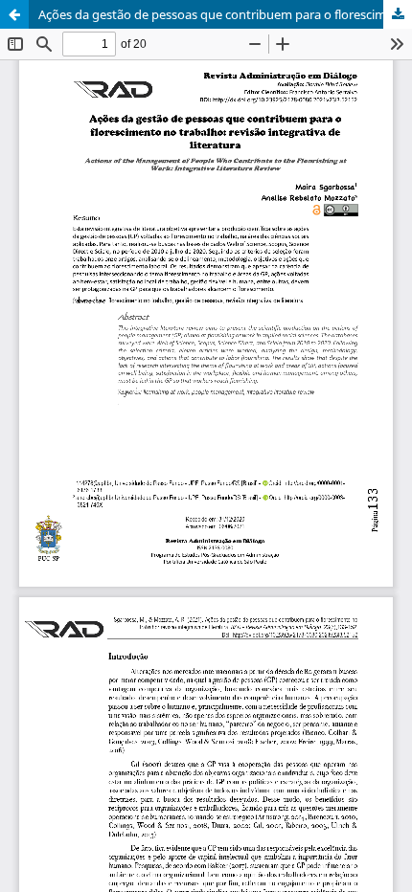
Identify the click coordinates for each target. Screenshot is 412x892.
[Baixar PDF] (397, 14)
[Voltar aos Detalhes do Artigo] (14, 14)
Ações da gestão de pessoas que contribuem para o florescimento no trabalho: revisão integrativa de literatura (225, 14)
